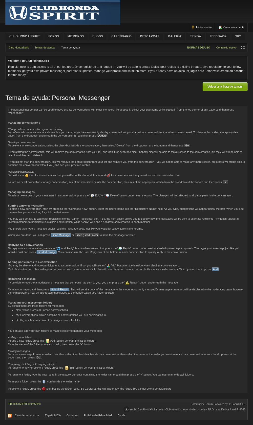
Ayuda (121, 415)
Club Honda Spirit (24, 36)
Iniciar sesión (203, 27)
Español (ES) (53, 415)
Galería (174, 36)
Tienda (195, 36)
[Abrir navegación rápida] (243, 47)
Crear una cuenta (233, 27)
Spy (238, 36)
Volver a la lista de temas (225, 86)
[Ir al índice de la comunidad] (62, 12)
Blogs (97, 36)
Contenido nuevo (226, 47)
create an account (232, 71)
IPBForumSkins (31, 403)
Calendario (121, 36)
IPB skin (13, 403)
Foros (53, 36)
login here (197, 71)
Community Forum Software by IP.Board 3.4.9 (217, 403)
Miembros (75, 36)
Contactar (72, 415)
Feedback (218, 36)
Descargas (149, 36)
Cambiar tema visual (27, 415)
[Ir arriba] (126, 409)
